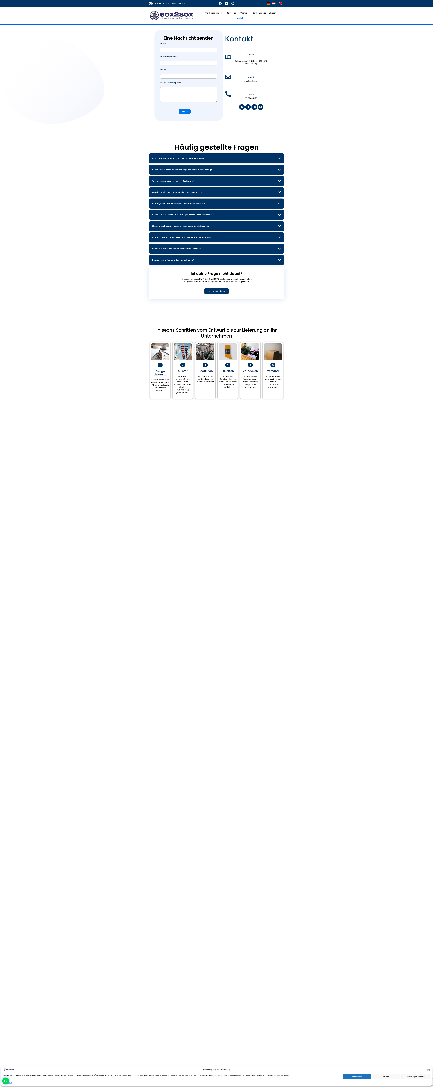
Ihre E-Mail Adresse (168, 57)
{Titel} (10, 1083)
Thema (163, 70)
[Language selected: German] (275, 3)
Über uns (244, 13)
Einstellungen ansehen (416, 1076)
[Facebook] (220, 3)
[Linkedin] (226, 3)
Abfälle (386, 1076)
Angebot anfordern (213, 13)
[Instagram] (232, 3)
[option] (274, 3)
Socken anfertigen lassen (264, 13)
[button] (428, 1070)
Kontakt (240, 18)
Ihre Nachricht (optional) (171, 83)
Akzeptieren (357, 1076)
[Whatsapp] (260, 107)
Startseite (231, 13)
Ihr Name (164, 44)
